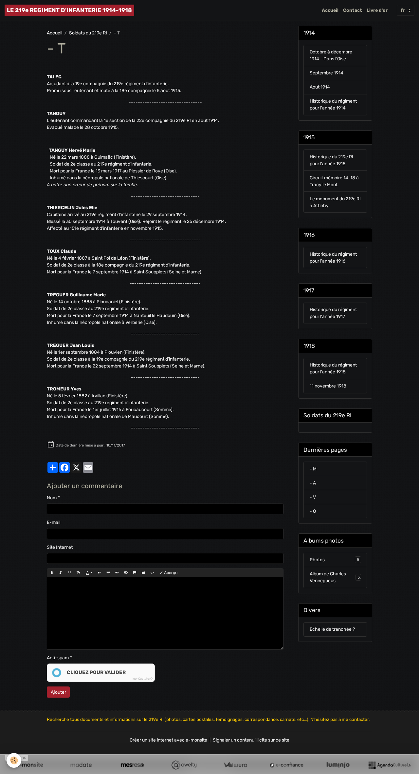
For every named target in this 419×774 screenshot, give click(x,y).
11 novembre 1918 (328, 386)
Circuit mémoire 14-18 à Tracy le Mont (334, 181)
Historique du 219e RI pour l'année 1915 (331, 160)
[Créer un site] (30, 764)
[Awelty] (184, 764)
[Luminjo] (338, 764)
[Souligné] (69, 573)
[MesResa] (132, 764)
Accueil (330, 10)
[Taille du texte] (78, 573)
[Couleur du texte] (89, 573)
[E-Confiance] (287, 764)
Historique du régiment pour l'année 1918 (333, 369)
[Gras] (51, 573)
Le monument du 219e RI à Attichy (335, 202)
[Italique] (60, 573)
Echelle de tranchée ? (332, 629)
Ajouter (58, 692)
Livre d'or (377, 10)
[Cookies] (14, 760)
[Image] (134, 573)
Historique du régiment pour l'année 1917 (333, 313)
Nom (52, 498)
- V (313, 497)
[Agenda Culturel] (389, 764)
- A (313, 483)
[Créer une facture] (235, 764)
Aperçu (170, 572)
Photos (334, 560)
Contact (352, 10)
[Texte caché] (125, 573)
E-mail (53, 522)
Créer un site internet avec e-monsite (168, 740)
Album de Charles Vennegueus (335, 577)
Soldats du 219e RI (88, 33)
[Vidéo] (143, 573)
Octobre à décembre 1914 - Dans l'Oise (331, 56)
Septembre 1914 (326, 73)
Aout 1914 (320, 87)
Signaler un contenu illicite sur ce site (251, 740)
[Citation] (99, 573)
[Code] (152, 573)
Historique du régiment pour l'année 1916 (333, 257)
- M (313, 469)
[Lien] (116, 573)
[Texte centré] (108, 573)
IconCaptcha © (143, 678)
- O (313, 511)
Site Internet (60, 547)
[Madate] (81, 764)
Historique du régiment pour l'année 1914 (333, 105)
